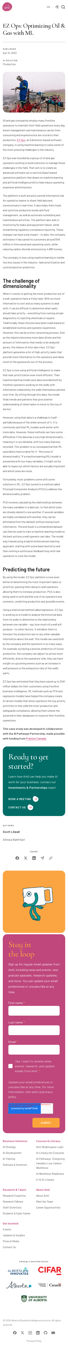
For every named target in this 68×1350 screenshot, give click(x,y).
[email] (42, 858)
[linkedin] (34, 858)
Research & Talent (14, 1189)
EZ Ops (21, 140)
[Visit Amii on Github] (45, 1333)
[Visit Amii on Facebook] (15, 1333)
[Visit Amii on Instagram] (30, 1333)
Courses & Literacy (48, 1141)
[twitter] (25, 858)
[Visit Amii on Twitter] (22, 1333)
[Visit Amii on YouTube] (53, 1333)
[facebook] (17, 858)
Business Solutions (15, 1141)
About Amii (43, 1189)
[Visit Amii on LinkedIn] (38, 1333)
